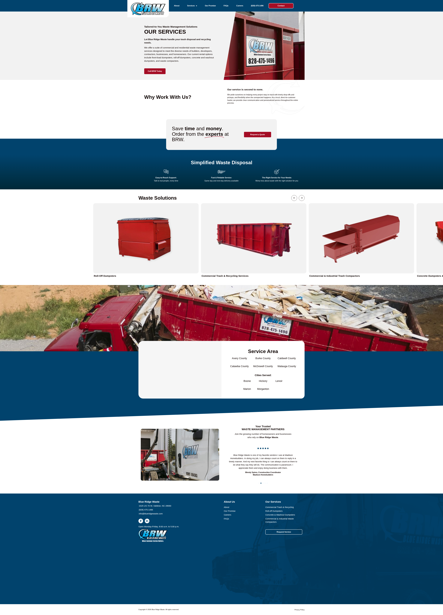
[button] (258, 483)
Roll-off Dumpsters (274, 511)
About (176, 6)
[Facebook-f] (140, 521)
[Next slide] (296, 461)
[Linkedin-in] (147, 521)
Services (191, 6)
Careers (239, 6)
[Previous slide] (229, 461)
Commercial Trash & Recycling (279, 507)
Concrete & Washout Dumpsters (280, 515)
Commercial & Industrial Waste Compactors (279, 520)
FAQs (226, 6)
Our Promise (210, 6)
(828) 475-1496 (257, 6)
